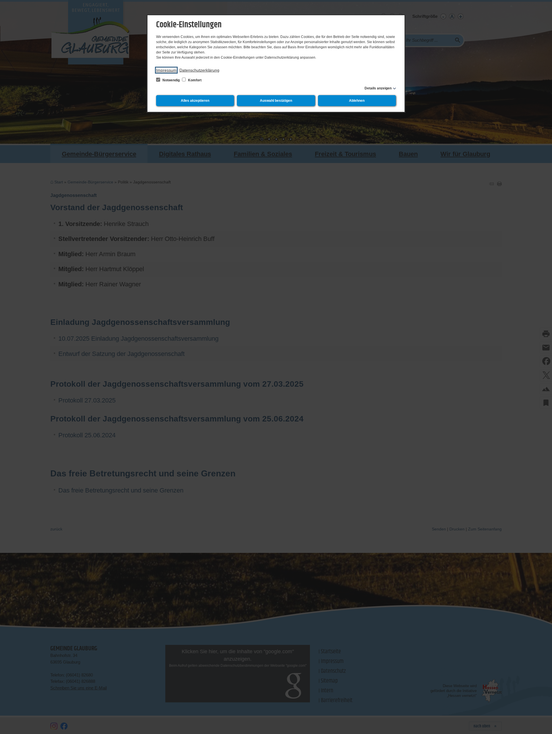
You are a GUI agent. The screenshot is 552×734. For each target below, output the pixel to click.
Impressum (166, 70)
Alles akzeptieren (195, 101)
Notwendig (171, 80)
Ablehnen (357, 101)
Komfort (194, 80)
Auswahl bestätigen (276, 101)
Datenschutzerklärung (199, 70)
